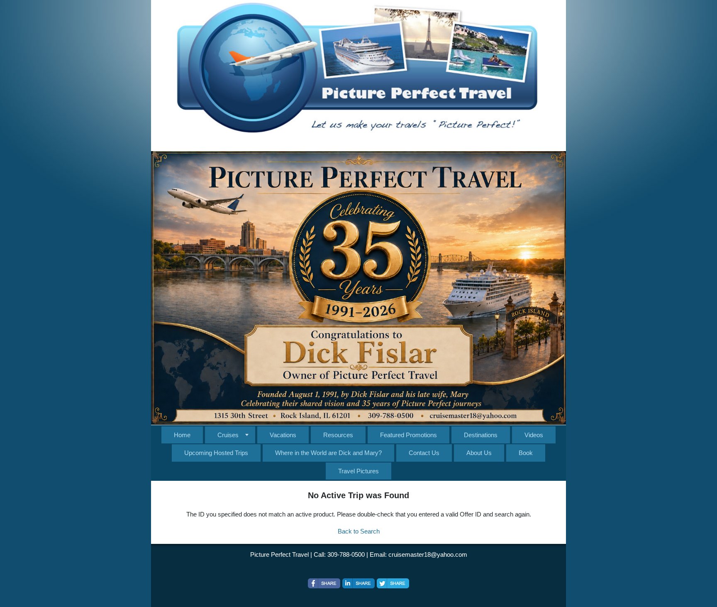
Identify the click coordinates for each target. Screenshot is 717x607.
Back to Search (359, 531)
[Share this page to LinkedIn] (358, 583)
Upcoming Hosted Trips (216, 452)
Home (182, 434)
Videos (533, 434)
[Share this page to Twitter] (393, 583)
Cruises (228, 434)
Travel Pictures (358, 471)
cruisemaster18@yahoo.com (427, 554)
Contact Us (424, 452)
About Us (479, 452)
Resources (338, 434)
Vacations (283, 434)
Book (526, 452)
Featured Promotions (408, 434)
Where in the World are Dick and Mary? (328, 452)
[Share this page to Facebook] (324, 583)
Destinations (481, 434)
